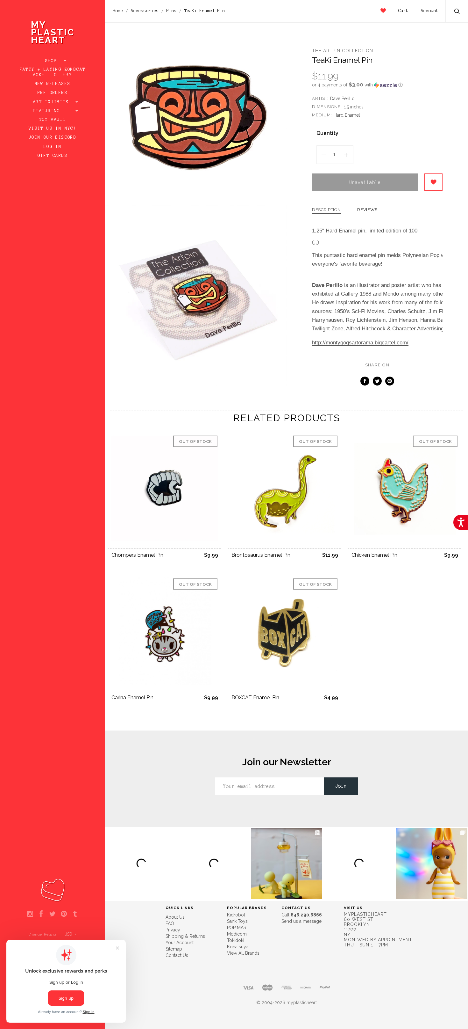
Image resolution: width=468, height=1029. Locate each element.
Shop (52, 61)
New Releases (53, 84)
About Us (175, 917)
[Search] (457, 12)
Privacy (173, 929)
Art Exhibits (52, 102)
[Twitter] (52, 914)
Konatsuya (237, 946)
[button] (377, 85)
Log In (52, 146)
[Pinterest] (64, 914)
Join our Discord (52, 137)
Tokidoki (235, 940)
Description (326, 210)
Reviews (367, 210)
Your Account (180, 942)
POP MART (238, 927)
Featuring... (52, 111)
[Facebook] (41, 914)
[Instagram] (30, 914)
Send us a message (301, 921)
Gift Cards (52, 155)
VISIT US (353, 908)
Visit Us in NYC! (52, 128)
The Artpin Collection (342, 50)
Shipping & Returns (185, 936)
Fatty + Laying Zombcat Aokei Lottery (53, 72)
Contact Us (177, 955)
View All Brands (243, 953)
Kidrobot (236, 914)
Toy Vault (52, 119)
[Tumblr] (75, 914)
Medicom (237, 934)
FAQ (170, 923)
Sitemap (174, 949)
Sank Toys (237, 921)
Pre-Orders (52, 93)
